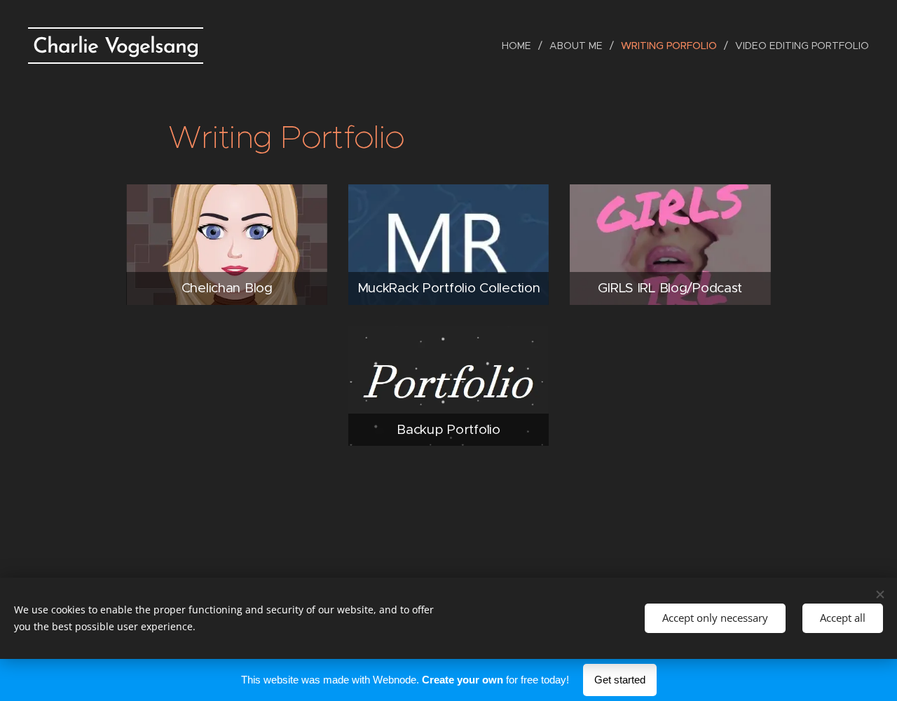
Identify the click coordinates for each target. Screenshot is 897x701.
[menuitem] (520, 45)
